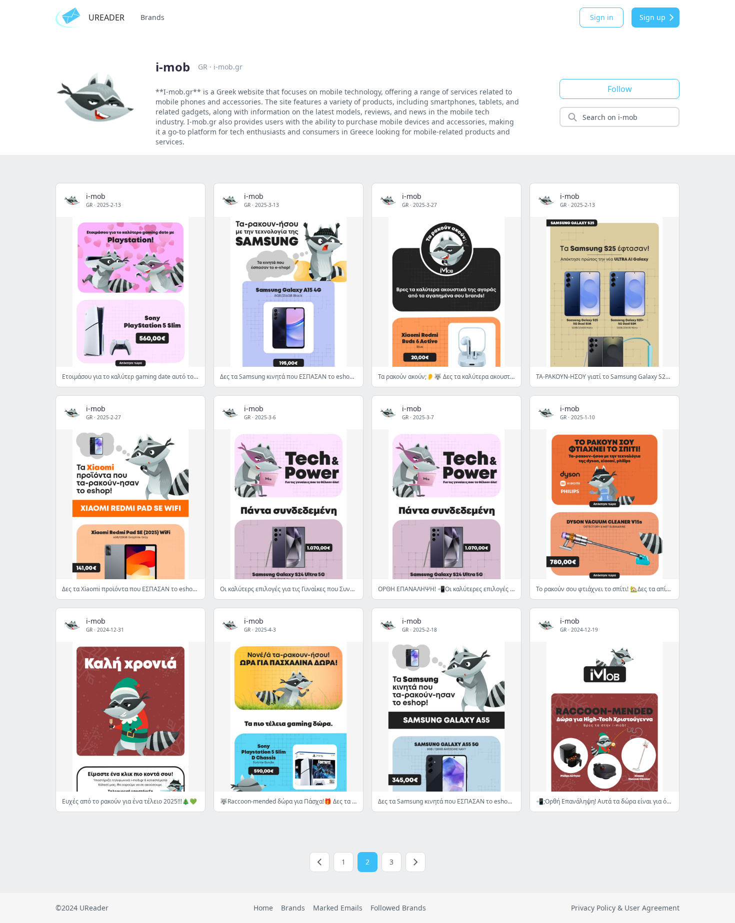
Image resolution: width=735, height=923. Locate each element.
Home (263, 908)
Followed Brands (398, 908)
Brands (152, 17)
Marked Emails (337, 908)
